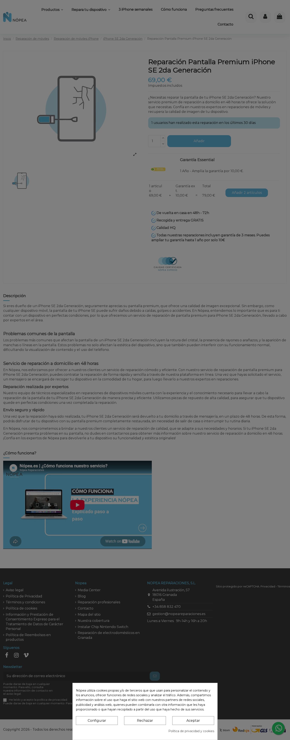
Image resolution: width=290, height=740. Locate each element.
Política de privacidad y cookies (191, 731)
